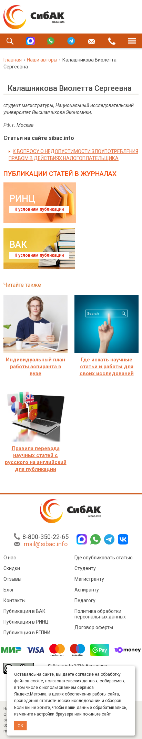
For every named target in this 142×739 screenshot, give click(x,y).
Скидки (11, 568)
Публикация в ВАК (24, 611)
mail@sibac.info (46, 544)
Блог (8, 590)
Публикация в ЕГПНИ (26, 632)
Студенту (85, 568)
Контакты (14, 600)
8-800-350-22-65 (45, 536)
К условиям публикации (39, 209)
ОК (20, 725)
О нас (9, 557)
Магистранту (89, 579)
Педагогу (84, 600)
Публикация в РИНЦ (26, 622)
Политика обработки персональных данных (100, 613)
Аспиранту (86, 590)
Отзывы (12, 579)
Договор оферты (93, 627)
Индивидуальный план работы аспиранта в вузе (35, 367)
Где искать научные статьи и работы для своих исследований (107, 367)
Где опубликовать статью (103, 557)
